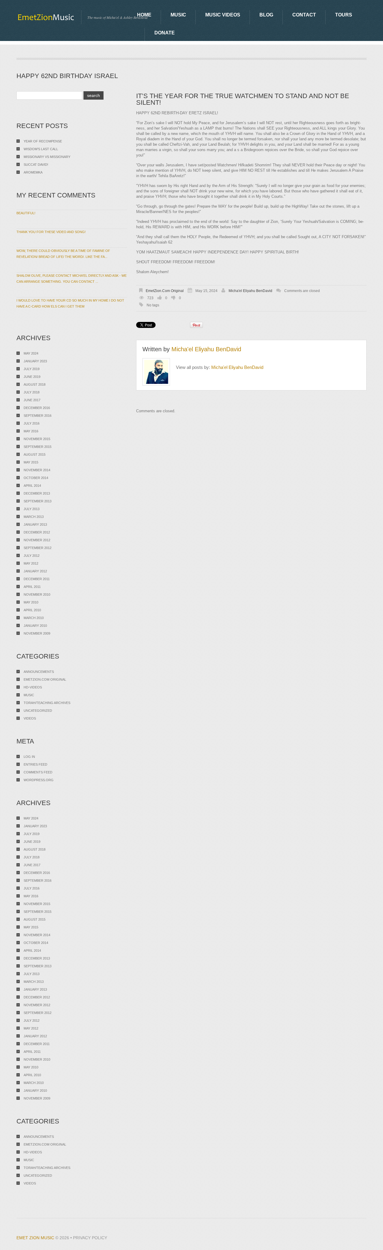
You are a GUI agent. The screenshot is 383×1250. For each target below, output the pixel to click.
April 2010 (32, 610)
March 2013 (34, 516)
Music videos (222, 14)
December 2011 (37, 579)
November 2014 (37, 470)
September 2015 (37, 446)
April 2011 (32, 586)
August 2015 (34, 454)
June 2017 (32, 400)
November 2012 (37, 540)
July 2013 (31, 509)
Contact (304, 14)
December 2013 (37, 493)
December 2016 (37, 408)
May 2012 (31, 563)
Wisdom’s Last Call (41, 149)
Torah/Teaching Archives (47, 703)
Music (178, 14)
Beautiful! (25, 213)
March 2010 (34, 618)
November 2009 (37, 633)
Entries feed (35, 764)
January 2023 (35, 361)
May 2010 (31, 602)
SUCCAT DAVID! (36, 164)
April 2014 (32, 485)
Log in (29, 756)
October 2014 (36, 478)
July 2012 (31, 555)
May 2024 (31, 353)
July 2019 (31, 369)
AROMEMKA (33, 172)
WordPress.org (39, 780)
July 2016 (31, 423)
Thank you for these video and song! (51, 232)
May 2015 (31, 462)
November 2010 (37, 594)
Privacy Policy (90, 1237)
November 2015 (37, 439)
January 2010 (35, 625)
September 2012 (37, 548)
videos (30, 718)
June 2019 (32, 376)
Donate (164, 32)
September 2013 (37, 501)
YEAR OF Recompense (43, 141)
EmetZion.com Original (165, 291)
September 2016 (37, 415)
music (29, 695)
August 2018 (34, 384)
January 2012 (35, 571)
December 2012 (37, 532)
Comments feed (38, 772)
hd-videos (33, 687)
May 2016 (31, 431)
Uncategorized (38, 710)
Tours (343, 14)
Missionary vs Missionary (47, 157)
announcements (39, 671)
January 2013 (35, 524)
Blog (266, 14)
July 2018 (31, 392)
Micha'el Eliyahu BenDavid (250, 291)
